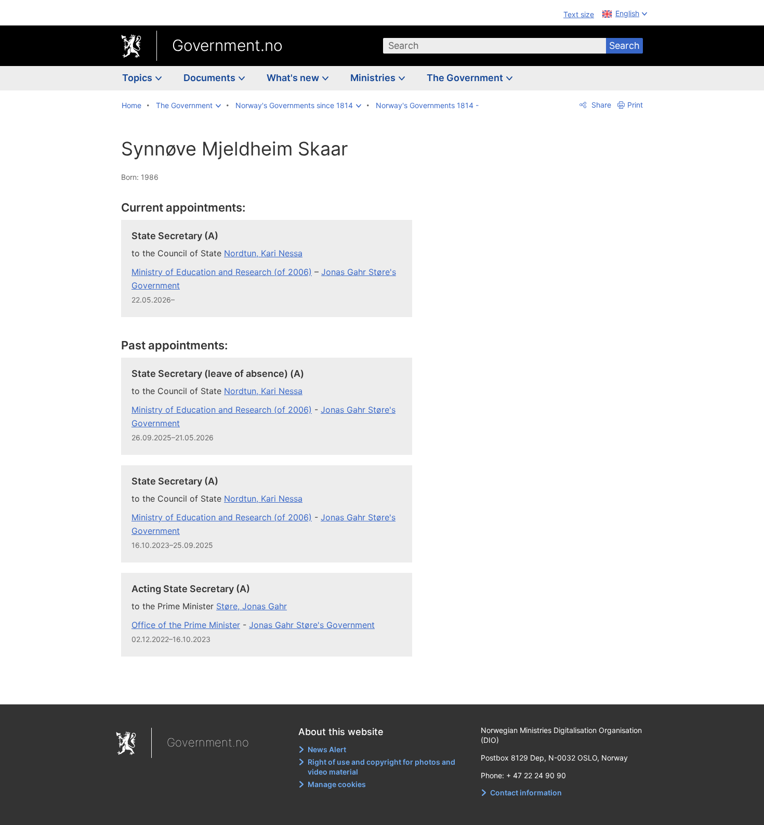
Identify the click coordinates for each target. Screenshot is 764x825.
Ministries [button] (374, 77)
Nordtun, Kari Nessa (263, 253)
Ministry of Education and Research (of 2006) (221, 272)
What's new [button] (294, 77)
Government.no (227, 45)
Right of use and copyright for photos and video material (381, 767)
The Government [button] (466, 77)
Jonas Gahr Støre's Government (312, 625)
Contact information (526, 792)
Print (635, 104)
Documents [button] (210, 77)
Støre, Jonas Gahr (251, 606)
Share (600, 104)
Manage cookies (337, 784)
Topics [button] (138, 77)
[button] (188, 105)
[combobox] (495, 46)
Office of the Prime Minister (185, 625)
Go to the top (272, 689)
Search (624, 45)
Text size (578, 14)
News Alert (327, 749)
